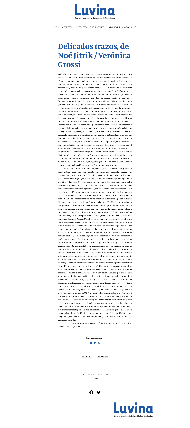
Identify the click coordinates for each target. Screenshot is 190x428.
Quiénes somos (97, 27)
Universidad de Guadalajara (95, 374)
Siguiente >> (102, 356)
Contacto (127, 27)
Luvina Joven (113, 27)
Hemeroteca (81, 27)
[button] (135, 27)
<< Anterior (87, 356)
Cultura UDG (95, 378)
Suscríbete (67, 27)
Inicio (56, 27)
